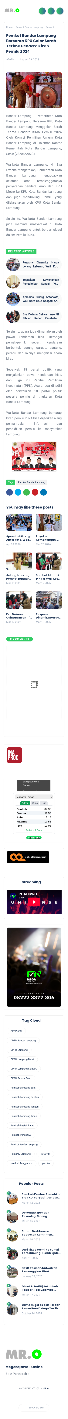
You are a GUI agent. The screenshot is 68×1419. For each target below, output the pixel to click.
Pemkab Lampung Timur (24, 1116)
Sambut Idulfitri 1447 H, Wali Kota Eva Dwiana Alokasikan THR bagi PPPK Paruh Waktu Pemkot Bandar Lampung (48, 577)
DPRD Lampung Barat (22, 1059)
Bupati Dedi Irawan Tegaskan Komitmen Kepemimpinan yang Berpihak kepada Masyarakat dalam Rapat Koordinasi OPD (40, 1232)
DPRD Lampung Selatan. (24, 1068)
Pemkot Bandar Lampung (29, 27)
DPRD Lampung (19, 1049)
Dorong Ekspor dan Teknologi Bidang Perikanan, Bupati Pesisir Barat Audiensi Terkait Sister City (40, 1214)
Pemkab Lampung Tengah (25, 1106)
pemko (46, 1163)
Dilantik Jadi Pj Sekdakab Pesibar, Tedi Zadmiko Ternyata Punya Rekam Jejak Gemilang (40, 1288)
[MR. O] (12, 11)
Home (9, 27)
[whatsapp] (26, 492)
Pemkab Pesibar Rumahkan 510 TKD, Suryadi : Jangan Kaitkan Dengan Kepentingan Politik (41, 1195)
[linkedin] (43, 492)
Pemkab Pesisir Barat (22, 1125)
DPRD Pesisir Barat (21, 1078)
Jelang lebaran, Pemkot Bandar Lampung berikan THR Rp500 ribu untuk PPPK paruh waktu (19, 577)
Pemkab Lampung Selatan (25, 1097)
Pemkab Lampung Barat (23, 1087)
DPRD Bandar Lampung (23, 1040)
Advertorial (16, 1030)
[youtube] (52, 1397)
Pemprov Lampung (21, 1153)
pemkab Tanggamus (21, 1163)
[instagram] (45, 1397)
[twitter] (18, 492)
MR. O (45, 1388)
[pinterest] (35, 492)
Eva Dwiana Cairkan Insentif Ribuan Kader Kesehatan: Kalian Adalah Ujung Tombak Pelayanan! (41, 316)
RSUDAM (45, 1153)
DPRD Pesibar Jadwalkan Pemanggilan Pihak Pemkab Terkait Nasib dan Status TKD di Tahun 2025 (41, 1269)
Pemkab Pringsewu (21, 1134)
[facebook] (9, 492)
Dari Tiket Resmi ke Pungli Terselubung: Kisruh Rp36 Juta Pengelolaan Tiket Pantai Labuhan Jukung (40, 1251)
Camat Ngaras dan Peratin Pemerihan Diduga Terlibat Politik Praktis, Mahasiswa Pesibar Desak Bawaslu (41, 1306)
